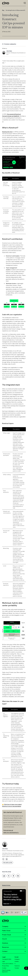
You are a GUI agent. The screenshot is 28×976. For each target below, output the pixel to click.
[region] (14, 205)
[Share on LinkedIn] (18, 876)
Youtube (17, 968)
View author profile (7, 862)
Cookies (4, 968)
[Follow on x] (3, 859)
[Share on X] (9, 876)
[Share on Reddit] (4, 876)
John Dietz (9, 51)
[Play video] (14, 162)
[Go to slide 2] (22, 890)
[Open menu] (24, 3)
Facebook (17, 966)
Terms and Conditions (7, 963)
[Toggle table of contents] (26, 968)
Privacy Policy (5, 966)
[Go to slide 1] (20, 890)
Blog (3, 10)
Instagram (17, 959)
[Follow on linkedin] (7, 859)
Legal (3, 961)
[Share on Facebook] (13, 876)
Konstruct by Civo (7, 132)
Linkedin (17, 961)
